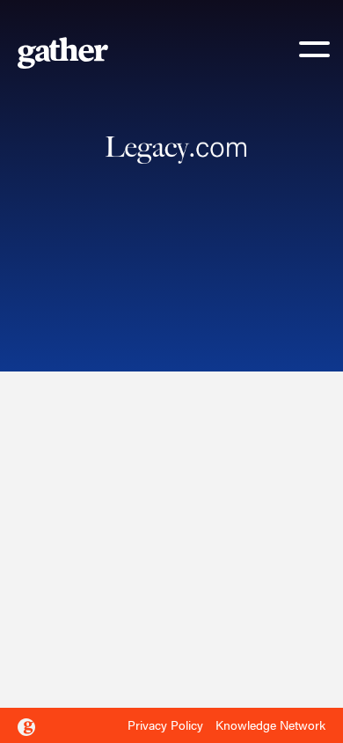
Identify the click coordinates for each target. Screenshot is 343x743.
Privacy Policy (165, 725)
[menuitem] (170, 725)
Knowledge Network (270, 725)
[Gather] (26, 727)
